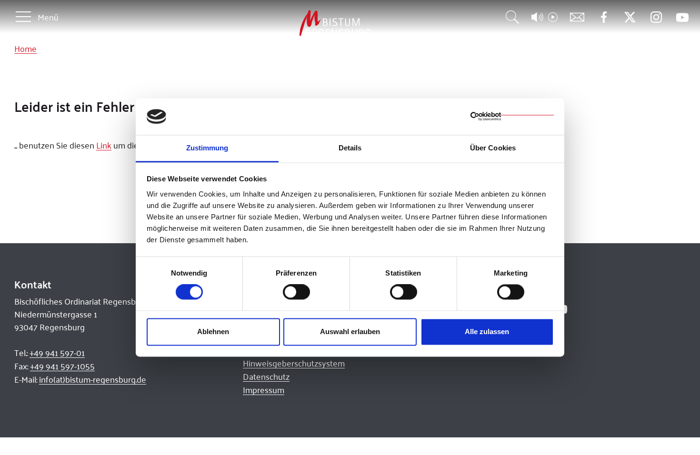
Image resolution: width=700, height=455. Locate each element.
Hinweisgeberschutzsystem (294, 363)
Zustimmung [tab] (207, 148)
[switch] (296, 292)
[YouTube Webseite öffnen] (682, 16)
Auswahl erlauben (350, 331)
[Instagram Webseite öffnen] (656, 17)
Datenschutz (266, 376)
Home (25, 48)
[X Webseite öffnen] (629, 17)
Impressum (263, 389)
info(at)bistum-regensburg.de (92, 379)
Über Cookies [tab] (493, 148)
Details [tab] (350, 148)
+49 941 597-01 (57, 352)
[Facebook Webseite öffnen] (603, 17)
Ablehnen (213, 331)
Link (103, 145)
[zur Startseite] (285, 23)
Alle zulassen (487, 331)
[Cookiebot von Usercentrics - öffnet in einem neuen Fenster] (512, 116)
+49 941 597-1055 (62, 366)
